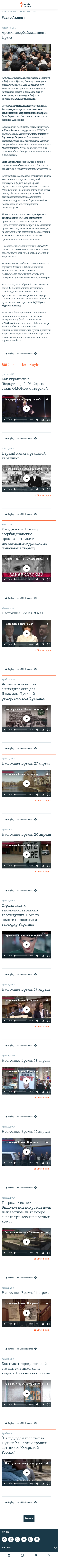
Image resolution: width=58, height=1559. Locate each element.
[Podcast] (37, 1539)
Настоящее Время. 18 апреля (21, 1071)
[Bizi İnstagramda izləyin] (22, 1555)
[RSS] (30, 1539)
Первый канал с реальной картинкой (26, 469)
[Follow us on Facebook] (4, 1539)
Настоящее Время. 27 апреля (21, 774)
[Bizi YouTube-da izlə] (36, 1555)
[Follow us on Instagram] (11, 1539)
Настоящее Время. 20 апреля (21, 845)
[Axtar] (49, 1555)
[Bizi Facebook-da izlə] (9, 1555)
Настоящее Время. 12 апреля (21, 1142)
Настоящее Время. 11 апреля (21, 1303)
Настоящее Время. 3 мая (19, 624)
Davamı (29, 1518)
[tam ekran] (48, 419)
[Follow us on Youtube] (24, 1539)
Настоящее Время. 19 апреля (21, 1000)
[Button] (9, 354)
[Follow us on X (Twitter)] (17, 1539)
